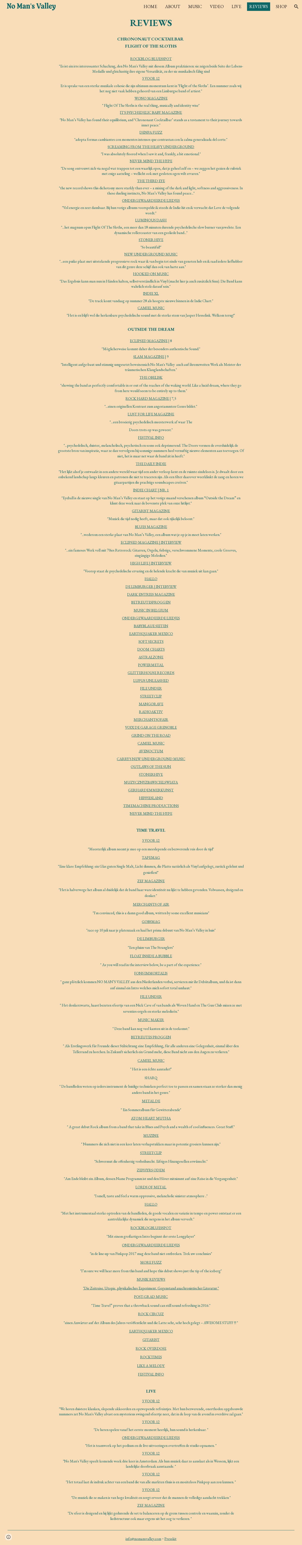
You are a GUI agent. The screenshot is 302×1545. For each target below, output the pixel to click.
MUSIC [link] (195, 6)
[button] (296, 6)
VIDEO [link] (217, 6)
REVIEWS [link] (258, 6)
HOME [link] (150, 6)
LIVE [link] (236, 6)
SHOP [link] (281, 6)
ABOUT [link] (172, 6)
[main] (151, 22)
